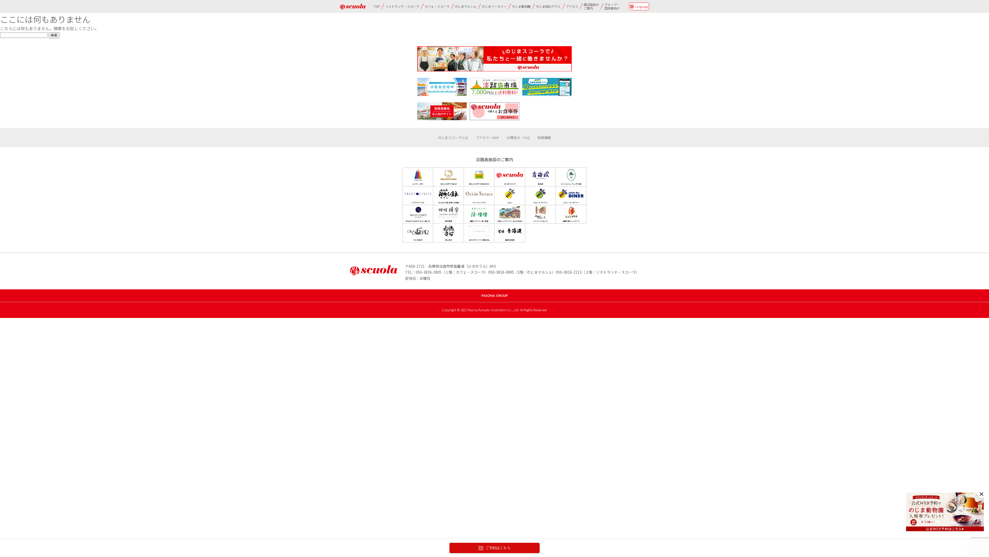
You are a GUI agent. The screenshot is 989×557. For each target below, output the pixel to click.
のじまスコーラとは (453, 137)
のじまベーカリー (494, 6)
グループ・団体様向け (612, 6)
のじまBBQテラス (548, 6)
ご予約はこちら (497, 548)
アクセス (572, 6)
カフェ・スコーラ (437, 6)
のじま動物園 (521, 6)
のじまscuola (353, 6)
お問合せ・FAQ (518, 137)
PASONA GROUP (494, 295)
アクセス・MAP (487, 137)
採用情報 (544, 137)
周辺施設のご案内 (591, 6)
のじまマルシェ (465, 6)
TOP (377, 6)
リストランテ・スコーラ (402, 6)
